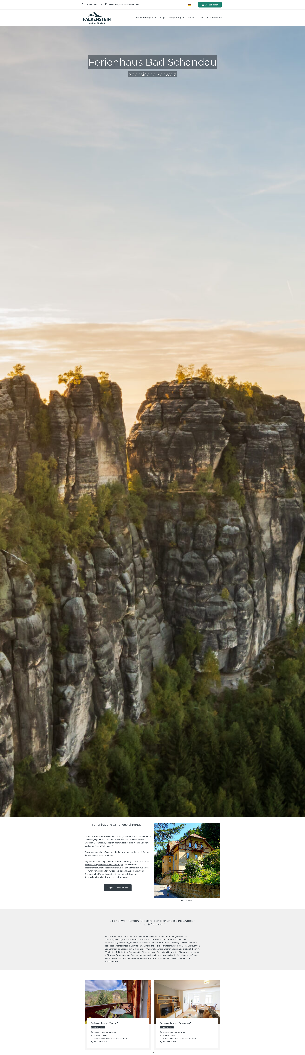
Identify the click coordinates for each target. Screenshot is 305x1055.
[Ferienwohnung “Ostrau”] (118, 1015)
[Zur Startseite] (97, 17)
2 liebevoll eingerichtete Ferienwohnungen (104, 864)
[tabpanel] (117, 1015)
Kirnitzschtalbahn (170, 945)
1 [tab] (153, 1053)
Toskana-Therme (177, 958)
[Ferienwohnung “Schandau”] (187, 1015)
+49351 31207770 (94, 4)
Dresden (133, 952)
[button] (154, 17)
